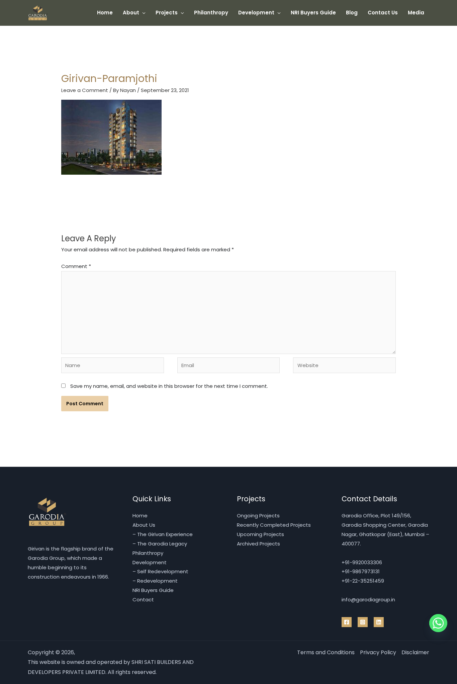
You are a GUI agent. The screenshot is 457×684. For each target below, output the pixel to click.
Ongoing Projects (258, 515)
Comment (76, 266)
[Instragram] (363, 622)
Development (256, 12)
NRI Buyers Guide (313, 12)
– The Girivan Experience (162, 534)
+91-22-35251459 (363, 580)
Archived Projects (258, 543)
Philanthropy (211, 12)
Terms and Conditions (326, 652)
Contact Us (383, 12)
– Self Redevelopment (160, 571)
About (131, 12)
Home (105, 12)
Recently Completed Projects (274, 524)
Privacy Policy (378, 652)
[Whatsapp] (438, 623)
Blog (352, 12)
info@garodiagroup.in (368, 599)
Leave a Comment (84, 90)
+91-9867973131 (361, 571)
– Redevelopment (155, 580)
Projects (167, 12)
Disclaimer (415, 652)
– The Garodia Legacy (159, 543)
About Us (143, 524)
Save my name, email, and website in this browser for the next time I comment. (169, 386)
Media (416, 12)
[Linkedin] (379, 622)
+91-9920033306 (362, 562)
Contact (143, 599)
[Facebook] (347, 622)
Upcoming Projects (260, 534)
